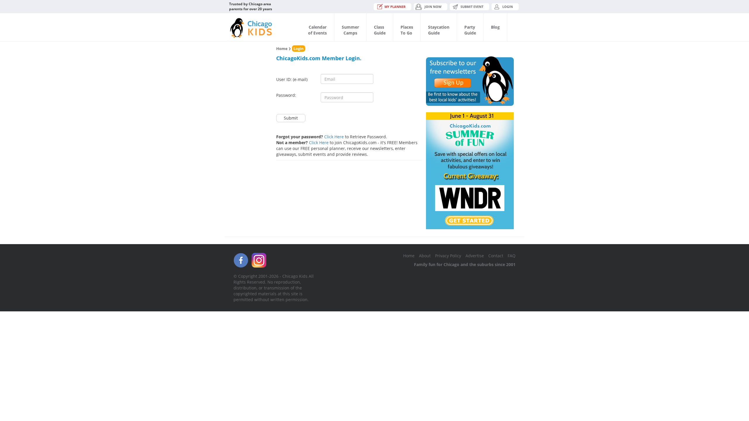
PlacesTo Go (407, 30)
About (425, 255)
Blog (495, 27)
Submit (291, 118)
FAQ (512, 255)
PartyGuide (470, 30)
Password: (286, 95)
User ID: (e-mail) (291, 79)
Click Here (334, 136)
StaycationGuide (438, 30)
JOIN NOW (433, 6)
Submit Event (472, 6)
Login (507, 6)
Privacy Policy (448, 255)
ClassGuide (380, 30)
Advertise (474, 255)
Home (282, 48)
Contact (495, 255)
